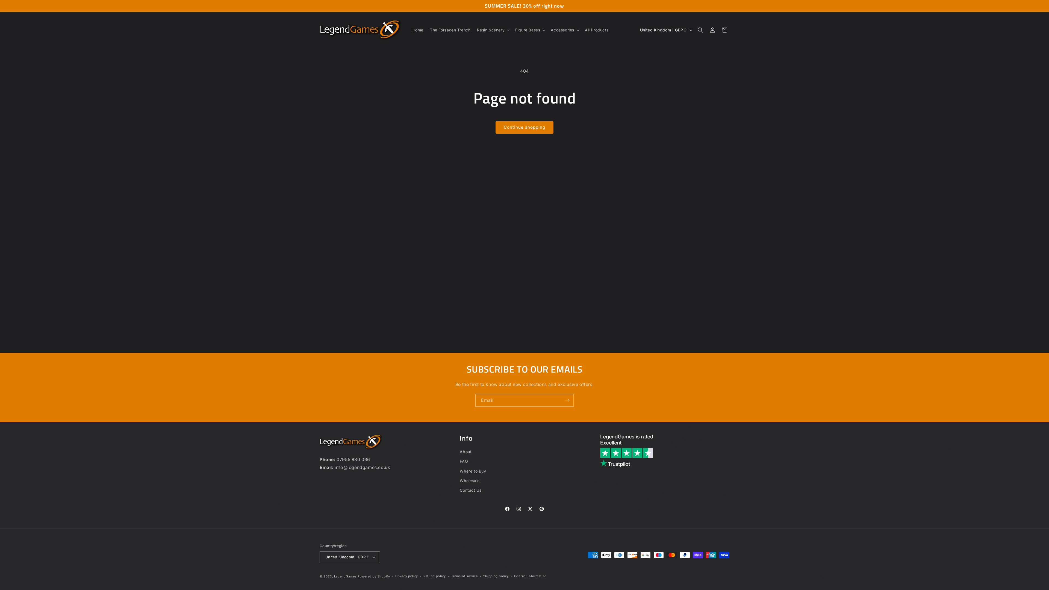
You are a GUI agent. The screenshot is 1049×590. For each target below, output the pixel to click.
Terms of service (464, 576)
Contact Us (470, 490)
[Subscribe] (567, 400)
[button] (493, 30)
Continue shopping (524, 127)
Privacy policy (406, 576)
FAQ (464, 461)
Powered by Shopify (374, 576)
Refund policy (434, 576)
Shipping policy (496, 576)
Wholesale (469, 480)
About (466, 451)
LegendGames (345, 576)
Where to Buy (473, 471)
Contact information (530, 576)
